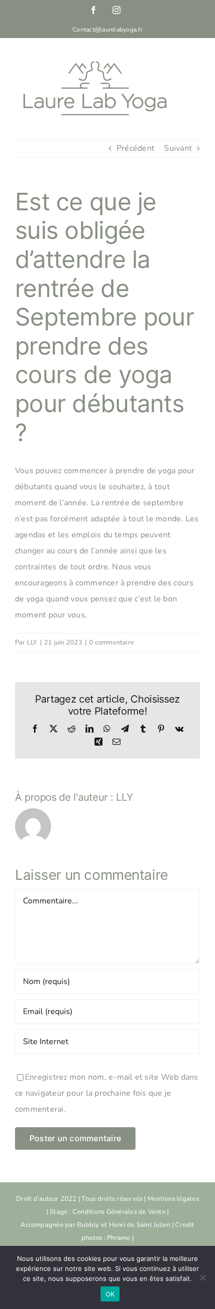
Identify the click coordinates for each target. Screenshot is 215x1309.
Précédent (135, 148)
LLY (32, 642)
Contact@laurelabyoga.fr (107, 30)
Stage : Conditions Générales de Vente (108, 1211)
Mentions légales (173, 1198)
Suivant (178, 148)
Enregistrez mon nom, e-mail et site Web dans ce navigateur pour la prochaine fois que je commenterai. (106, 1093)
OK (110, 1294)
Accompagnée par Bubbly (60, 1224)
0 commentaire (111, 642)
